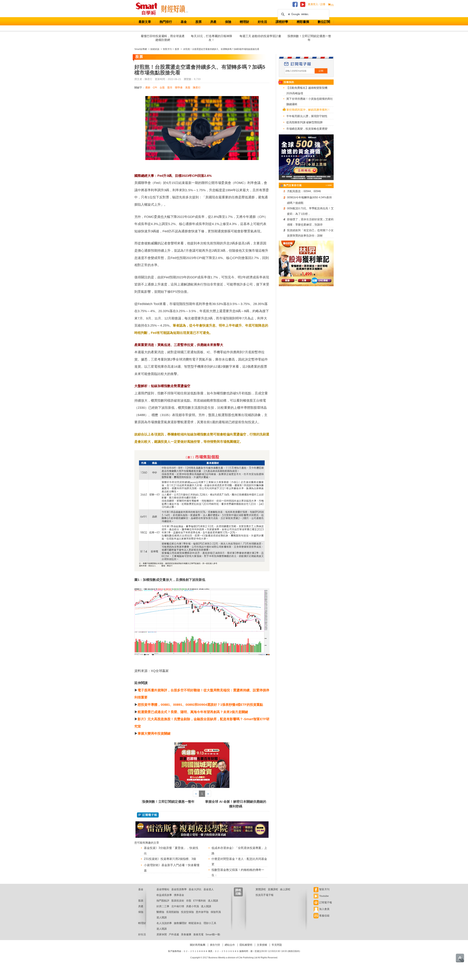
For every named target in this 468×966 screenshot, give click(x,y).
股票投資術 (177, 900)
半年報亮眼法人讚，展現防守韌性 (306, 116)
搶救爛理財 (180, 923)
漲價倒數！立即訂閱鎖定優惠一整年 (309, 38)
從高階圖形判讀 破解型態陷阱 (304, 122)
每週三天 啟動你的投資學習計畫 (260, 36)
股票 (198, 21)
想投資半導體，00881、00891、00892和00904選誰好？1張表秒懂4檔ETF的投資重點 (200, 704)
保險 (228, 21)
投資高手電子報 (264, 894)
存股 (188, 900)
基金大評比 (195, 889)
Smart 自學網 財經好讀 (174, 9)
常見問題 (277, 944)
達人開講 (213, 900)
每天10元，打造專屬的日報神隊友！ (211, 38)
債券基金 (179, 894)
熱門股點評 (162, 900)
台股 (162, 87)
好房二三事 (162, 906)
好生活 (262, 21)
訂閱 (321, 71)
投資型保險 (187, 911)
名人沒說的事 (164, 923)
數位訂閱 (324, 21)
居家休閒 (161, 934)
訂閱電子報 (325, 902)
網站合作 (230, 944)
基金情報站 (162, 889)
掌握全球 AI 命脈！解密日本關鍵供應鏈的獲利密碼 (235, 804)
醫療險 (160, 911)
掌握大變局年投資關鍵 (154, 733)
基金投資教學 (179, 889)
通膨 (147, 87)
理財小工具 (209, 923)
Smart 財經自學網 (148, 9)
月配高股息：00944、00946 (304, 191)
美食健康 (186, 934)
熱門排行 (166, 21)
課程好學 (282, 21)
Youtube (323, 895)
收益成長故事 (164, 894)
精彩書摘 (303, 21)
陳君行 (197, 87)
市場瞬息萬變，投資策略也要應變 (306, 128)
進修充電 (198, 934)
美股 (187, 87)
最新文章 (145, 21)
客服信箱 (323, 915)
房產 (213, 21)
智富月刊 (323, 889)
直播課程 (273, 889)
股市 (169, 87)
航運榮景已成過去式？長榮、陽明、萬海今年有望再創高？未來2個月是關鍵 (193, 712)
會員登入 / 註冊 (316, 4)
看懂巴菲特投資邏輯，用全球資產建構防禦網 (163, 38)
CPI (155, 87)
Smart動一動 (212, 934)
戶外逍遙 (174, 934)
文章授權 (262, 944)
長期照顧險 (172, 911)
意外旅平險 (202, 911)
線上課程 (285, 889)
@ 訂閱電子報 (148, 815)
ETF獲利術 (199, 900)
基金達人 (208, 889)
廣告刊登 (215, 944)
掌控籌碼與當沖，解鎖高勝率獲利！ (308, 109)
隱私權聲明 (245, 944)
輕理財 (244, 21)
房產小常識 (192, 906)
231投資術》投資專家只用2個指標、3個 (170, 858)
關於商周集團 (197, 944)
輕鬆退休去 (195, 923)
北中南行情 (177, 906)
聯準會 (179, 87)
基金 (184, 21)
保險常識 (216, 911)
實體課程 (261, 889)
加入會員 (323, 909)
